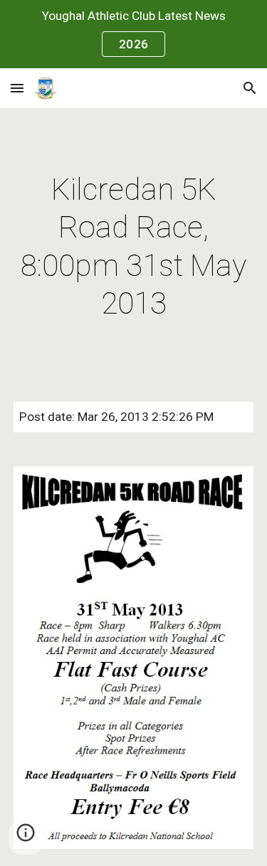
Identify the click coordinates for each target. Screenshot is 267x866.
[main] (134, 246)
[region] (133, 34)
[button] (17, 87)
